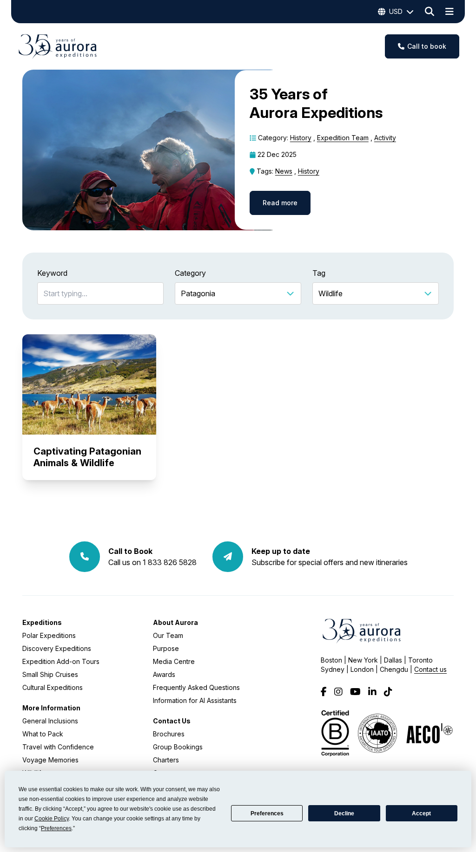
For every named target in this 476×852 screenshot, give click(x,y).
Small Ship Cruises (50, 674)
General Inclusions (50, 721)
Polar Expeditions (49, 635)
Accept (421, 813)
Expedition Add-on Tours (60, 661)
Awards (164, 674)
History (300, 138)
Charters (166, 760)
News (283, 171)
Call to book (426, 46)
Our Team (168, 635)
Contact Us (172, 721)
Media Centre (174, 661)
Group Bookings (178, 747)
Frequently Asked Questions (196, 687)
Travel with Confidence (58, 747)
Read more (280, 203)
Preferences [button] (56, 828)
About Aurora (175, 622)
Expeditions (42, 622)
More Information (51, 708)
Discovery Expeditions (56, 648)
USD (396, 11)
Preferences (267, 813)
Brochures (169, 734)
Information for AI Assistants (195, 700)
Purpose (166, 648)
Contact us (430, 669)
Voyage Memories (50, 760)
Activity (385, 138)
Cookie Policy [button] (51, 818)
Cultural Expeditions (52, 687)
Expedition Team (343, 138)
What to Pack (42, 734)
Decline (344, 813)
